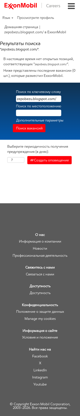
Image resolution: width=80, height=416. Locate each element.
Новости (40, 248)
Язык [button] (6, 17)
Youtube (40, 384)
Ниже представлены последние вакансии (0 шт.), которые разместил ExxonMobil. (39, 73)
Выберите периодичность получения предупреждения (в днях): (37, 149)
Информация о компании (40, 241)
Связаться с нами (40, 274)
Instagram (40, 377)
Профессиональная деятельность (40, 256)
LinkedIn (40, 370)
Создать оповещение (51, 160)
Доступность (40, 293)
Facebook (40, 356)
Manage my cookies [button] (40, 319)
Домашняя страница (21, 27)
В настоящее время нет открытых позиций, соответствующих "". (38, 61)
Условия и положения (40, 337)
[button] (71, 6)
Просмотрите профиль (35, 17)
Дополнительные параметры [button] (39, 120)
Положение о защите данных (40, 312)
